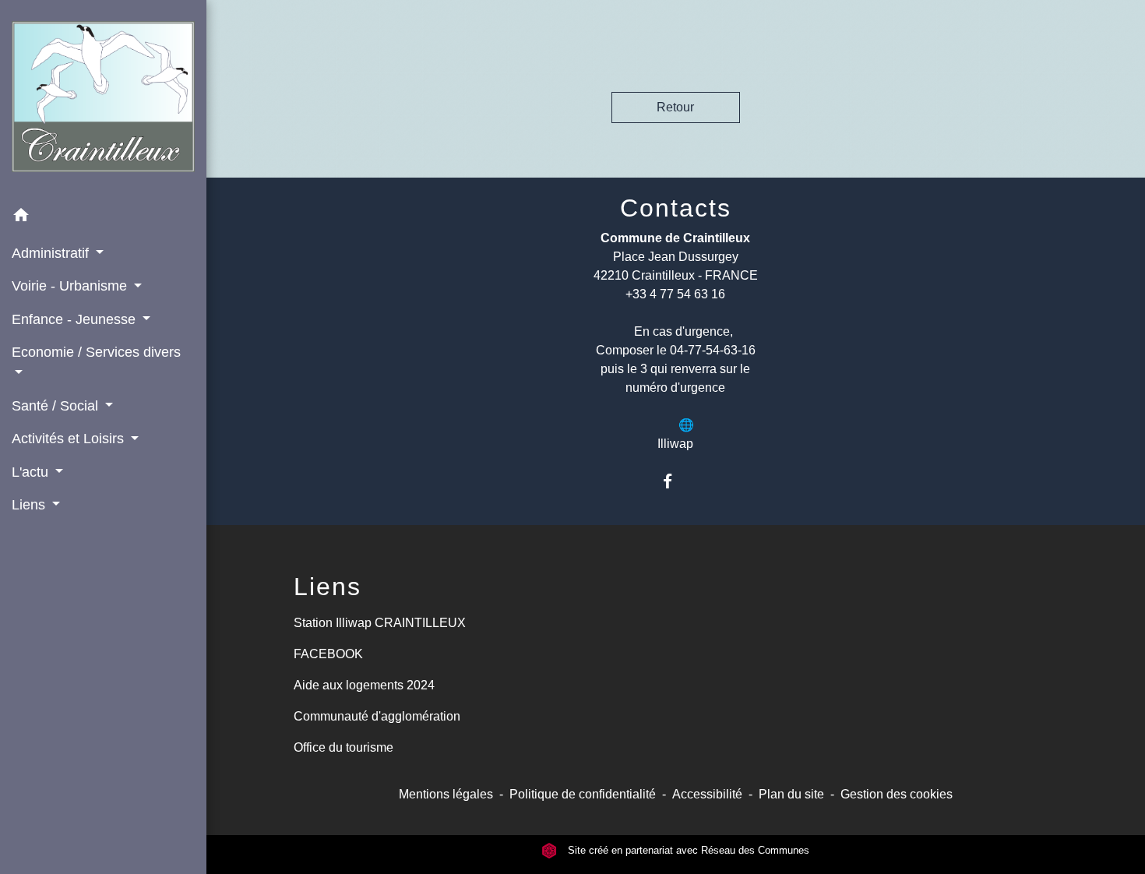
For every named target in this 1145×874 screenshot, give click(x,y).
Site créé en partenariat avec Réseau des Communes (687, 850)
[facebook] (676, 481)
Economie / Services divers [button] (96, 352)
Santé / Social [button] (57, 406)
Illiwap (675, 443)
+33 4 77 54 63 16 (675, 294)
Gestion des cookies (896, 794)
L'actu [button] (32, 472)
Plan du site (791, 794)
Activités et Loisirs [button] (70, 438)
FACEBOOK (328, 654)
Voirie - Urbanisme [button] (71, 286)
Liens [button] (30, 505)
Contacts (675, 208)
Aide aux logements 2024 (364, 685)
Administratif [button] (52, 253)
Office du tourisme (343, 747)
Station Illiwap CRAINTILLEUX (380, 622)
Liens (327, 587)
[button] (103, 217)
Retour (675, 107)
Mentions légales (446, 794)
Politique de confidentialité (582, 794)
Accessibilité (707, 794)
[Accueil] (103, 99)
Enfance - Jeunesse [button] (75, 319)
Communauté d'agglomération (377, 716)
